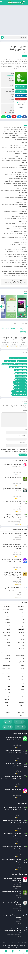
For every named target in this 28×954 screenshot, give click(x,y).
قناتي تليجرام (20, 95)
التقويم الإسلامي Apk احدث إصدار (18, 367)
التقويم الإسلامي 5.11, (20, 364)
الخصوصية (4, 945)
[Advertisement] (14, 20)
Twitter (19, 116)
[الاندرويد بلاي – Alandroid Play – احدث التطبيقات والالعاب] (16, 2)
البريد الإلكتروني (23, 436)
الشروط (13, 947)
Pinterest (14, 116)
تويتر (6, 722)
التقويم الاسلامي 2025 (20, 379)
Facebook (24, 116)
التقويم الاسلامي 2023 (20, 373)
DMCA (8, 945)
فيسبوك (18, 722)
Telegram (8, 116)
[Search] (2, 37)
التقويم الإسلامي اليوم (20, 370)
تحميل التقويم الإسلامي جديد (19, 391)
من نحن (17, 947)
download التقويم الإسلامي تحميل (17, 358)
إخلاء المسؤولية (14, 945)
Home (26, 44)
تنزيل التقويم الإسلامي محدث (19, 394)
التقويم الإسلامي (22, 361)
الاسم (25, 429)
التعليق (25, 411)
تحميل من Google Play (20, 87)
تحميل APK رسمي (20, 92)
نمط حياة (17, 44)
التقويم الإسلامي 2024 (10, 361)
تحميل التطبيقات (22, 945)
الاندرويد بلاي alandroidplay (7, 943)
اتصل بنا (9, 947)
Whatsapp (3, 116)
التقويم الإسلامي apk (7, 364)
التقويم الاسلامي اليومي (20, 388)
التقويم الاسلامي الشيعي (19, 382)
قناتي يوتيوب (20, 99)
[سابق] (26, 306)
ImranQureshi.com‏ (10, 75)
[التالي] (1, 306)
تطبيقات (22, 44)
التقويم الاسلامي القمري (20, 385)
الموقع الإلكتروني (23, 443)
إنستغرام (18, 727)
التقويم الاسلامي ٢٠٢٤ (20, 376)
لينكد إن (6, 727)
